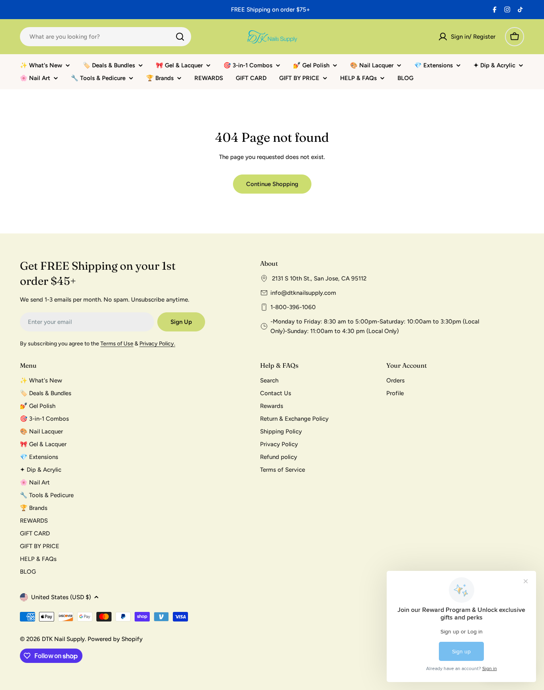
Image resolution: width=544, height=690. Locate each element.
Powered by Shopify (115, 639)
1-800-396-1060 (293, 307)
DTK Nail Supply (63, 639)
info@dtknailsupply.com (303, 292)
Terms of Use (116, 343)
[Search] (180, 36)
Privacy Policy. (157, 343)
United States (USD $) (61, 597)
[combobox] (105, 36)
